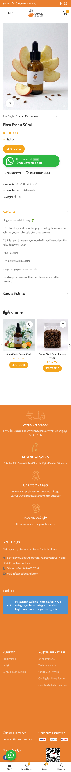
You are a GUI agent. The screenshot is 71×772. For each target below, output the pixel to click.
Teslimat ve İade (47, 665)
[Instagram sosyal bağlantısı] (65, 3)
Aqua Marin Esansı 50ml (18, 354)
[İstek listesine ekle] (29, 324)
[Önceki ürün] (57, 116)
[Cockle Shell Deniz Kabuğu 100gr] (52, 335)
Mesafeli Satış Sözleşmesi (52, 685)
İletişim (7, 665)
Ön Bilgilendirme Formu (51, 678)
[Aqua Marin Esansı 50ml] (19, 335)
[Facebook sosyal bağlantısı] (61, 3)
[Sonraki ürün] (66, 116)
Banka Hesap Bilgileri (14, 671)
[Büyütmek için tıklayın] (10, 103)
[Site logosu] (35, 12)
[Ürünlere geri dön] (61, 116)
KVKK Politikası (46, 659)
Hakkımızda (9, 659)
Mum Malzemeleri (28, 116)
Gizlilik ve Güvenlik (48, 671)
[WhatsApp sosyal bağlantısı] (19, 196)
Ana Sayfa (8, 116)
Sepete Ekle (14, 148)
